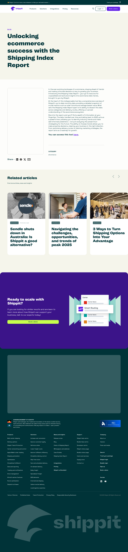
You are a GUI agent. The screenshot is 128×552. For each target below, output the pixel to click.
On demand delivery (36, 466)
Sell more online (35, 445)
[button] (33, 9)
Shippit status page (83, 449)
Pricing (65, 9)
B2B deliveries (35, 477)
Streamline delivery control (38, 456)
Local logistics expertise (38, 488)
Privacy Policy (50, 495)
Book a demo (33, 322)
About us (103, 438)
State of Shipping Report (61, 445)
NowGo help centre (82, 442)
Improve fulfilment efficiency (39, 452)
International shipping (37, 481)
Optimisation (11, 459)
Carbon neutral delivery (37, 484)
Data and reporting (13, 466)
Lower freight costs (36, 449)
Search (102, 452)
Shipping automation (13, 456)
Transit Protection (38, 495)
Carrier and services (83, 456)
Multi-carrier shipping (13, 438)
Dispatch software (13, 484)
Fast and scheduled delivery (39, 463)
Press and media (105, 445)
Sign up (102, 466)
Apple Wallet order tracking (15, 452)
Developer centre (82, 445)
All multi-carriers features (14, 477)
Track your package (106, 456)
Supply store (81, 459)
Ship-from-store (35, 459)
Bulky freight (34, 470)
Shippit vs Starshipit (60, 470)
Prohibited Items (25, 495)
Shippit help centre (82, 438)
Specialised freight (36, 474)
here (75, 134)
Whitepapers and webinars (62, 449)
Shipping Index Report (60, 456)
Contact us (80, 463)
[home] (17, 9)
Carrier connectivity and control (16, 449)
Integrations (54, 9)
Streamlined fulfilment (14, 463)
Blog (55, 442)
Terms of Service (12, 495)
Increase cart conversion (38, 438)
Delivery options (12, 442)
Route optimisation (13, 481)
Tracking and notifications (15, 470)
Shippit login (104, 459)
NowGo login (104, 463)
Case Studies (58, 452)
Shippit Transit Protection (15, 445)
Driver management (13, 474)
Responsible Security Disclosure (66, 495)
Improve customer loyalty (38, 442)
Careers (102, 442)
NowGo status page (83, 452)
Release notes (58, 438)
